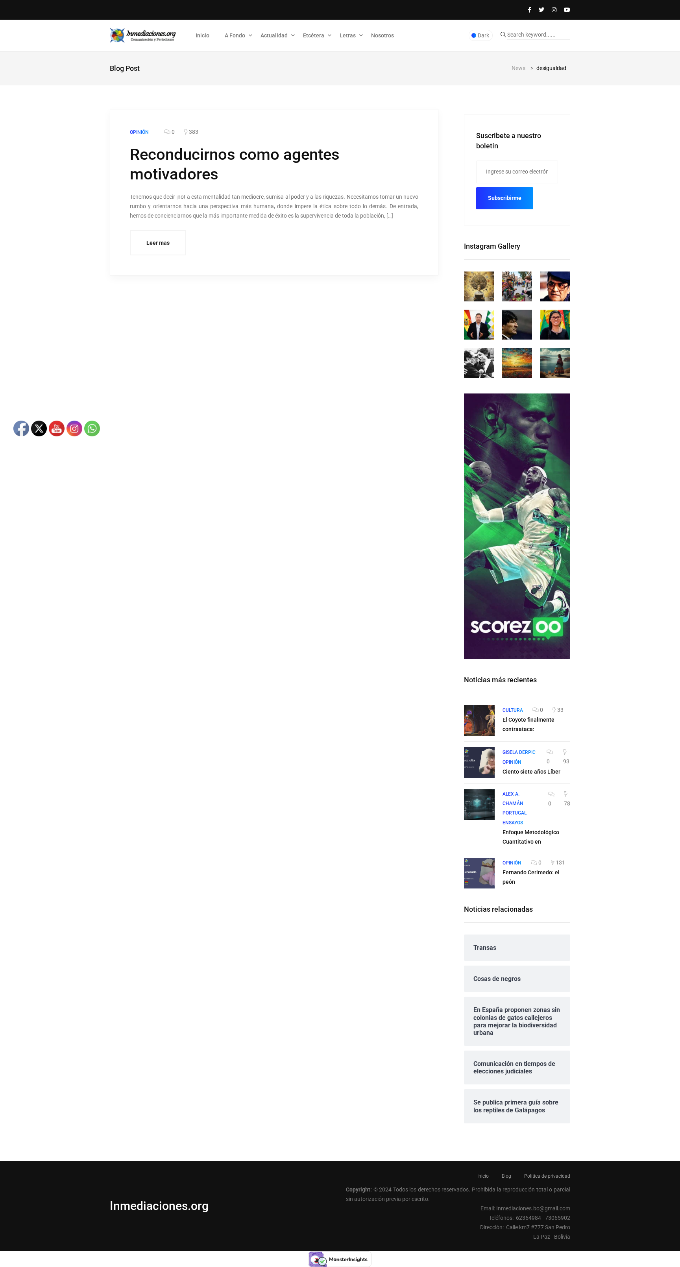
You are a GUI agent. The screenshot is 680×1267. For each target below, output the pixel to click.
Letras (348, 35)
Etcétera (313, 35)
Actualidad (274, 35)
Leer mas (158, 243)
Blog (506, 1176)
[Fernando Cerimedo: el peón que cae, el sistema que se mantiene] (479, 873)
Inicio (202, 35)
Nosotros (382, 35)
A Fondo (235, 35)
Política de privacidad (547, 1176)
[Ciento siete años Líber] (479, 762)
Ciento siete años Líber (531, 771)
